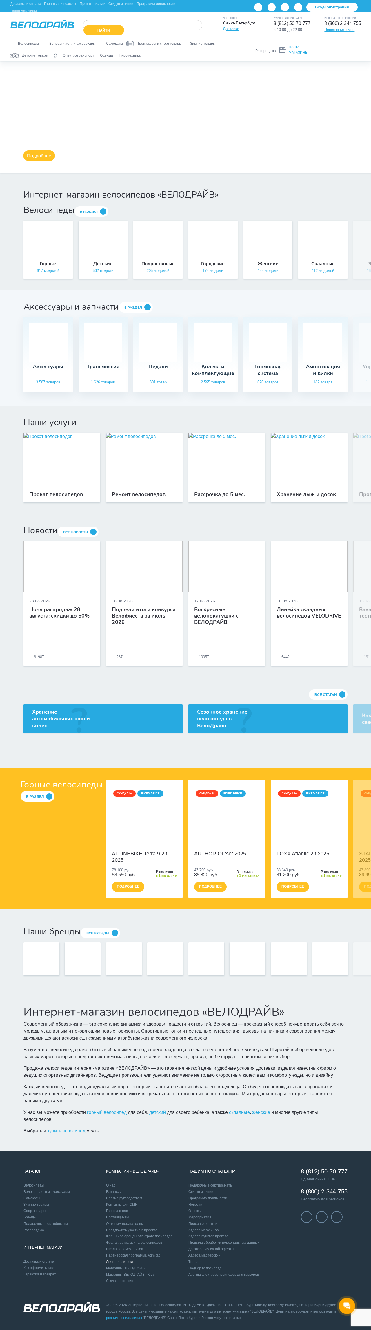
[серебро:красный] (233, 845)
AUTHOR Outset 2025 (220, 854)
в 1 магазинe (166, 875)
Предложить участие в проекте (131, 1230)
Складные (322, 264)
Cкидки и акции (200, 1192)
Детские (102, 264)
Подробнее (39, 155)
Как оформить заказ (40, 1268)
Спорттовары (34, 1211)
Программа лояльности (156, 4)
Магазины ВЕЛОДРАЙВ (125, 1268)
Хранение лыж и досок (306, 494)
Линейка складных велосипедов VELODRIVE (309, 612)
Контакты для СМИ (122, 1204)
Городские (213, 264)
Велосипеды (33, 1185)
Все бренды (97, 933)
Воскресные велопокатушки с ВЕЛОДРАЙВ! (216, 615)
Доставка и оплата (25, 4)
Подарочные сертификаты (45, 1224)
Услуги (100, 4)
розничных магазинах (124, 1318)
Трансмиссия (103, 366)
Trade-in (195, 1262)
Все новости (75, 532)
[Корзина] (354, 49)
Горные (48, 264)
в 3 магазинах (248, 875)
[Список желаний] (338, 49)
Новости (195, 1204)
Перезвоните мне (339, 30)
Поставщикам (117, 1217)
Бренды (30, 1217)
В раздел (89, 211)
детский (157, 1112)
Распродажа (33, 1230)
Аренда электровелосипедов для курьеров (223, 1274)
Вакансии (114, 1192)
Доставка (231, 29)
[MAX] (298, 7)
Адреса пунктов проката (208, 1236)
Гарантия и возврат (60, 4)
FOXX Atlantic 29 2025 (303, 854)
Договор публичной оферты (211, 1249)
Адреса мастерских (204, 1255)
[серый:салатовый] (220, 845)
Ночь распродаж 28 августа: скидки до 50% (59, 612)
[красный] (312, 845)
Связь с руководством (124, 1198)
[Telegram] (285, 7)
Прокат (86, 4)
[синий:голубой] (227, 845)
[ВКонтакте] (258, 7)
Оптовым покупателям (124, 1224)
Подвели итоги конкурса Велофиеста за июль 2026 (144, 615)
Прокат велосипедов (56, 494)
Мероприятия (199, 1217)
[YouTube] (272, 7)
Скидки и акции (120, 4)
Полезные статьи (202, 1224)
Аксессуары (48, 366)
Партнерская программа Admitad (133, 1255)
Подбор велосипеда (205, 1268)
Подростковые (157, 264)
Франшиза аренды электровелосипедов (139, 1236)
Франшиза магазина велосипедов (134, 1243)
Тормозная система (268, 369)
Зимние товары (36, 1204)
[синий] (306, 845)
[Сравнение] (323, 49)
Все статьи (325, 695)
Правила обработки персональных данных (223, 1243)
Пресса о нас (117, 1211)
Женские (268, 264)
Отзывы (194, 1211)
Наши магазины (23, 11)
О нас (110, 1185)
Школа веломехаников (124, 1249)
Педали (158, 366)
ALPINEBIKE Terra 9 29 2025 (139, 857)
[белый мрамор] (141, 845)
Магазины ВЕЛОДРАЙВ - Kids (130, 1274)
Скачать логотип (119, 1281)
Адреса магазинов (203, 1230)
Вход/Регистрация (332, 7)
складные (239, 1112)
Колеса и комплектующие (213, 369)
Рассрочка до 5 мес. (219, 494)
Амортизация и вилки (323, 369)
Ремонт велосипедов (139, 494)
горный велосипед (107, 1112)
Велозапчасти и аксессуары (46, 1192)
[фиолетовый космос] (147, 845)
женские (261, 1112)
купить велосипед (66, 1130)
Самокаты (31, 1198)
